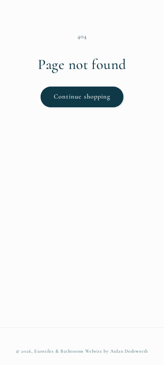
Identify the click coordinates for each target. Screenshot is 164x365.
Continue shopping (82, 97)
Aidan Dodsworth (129, 351)
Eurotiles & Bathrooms (59, 351)
